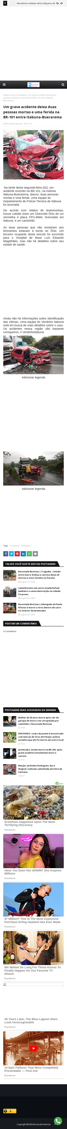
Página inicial (9, 95)
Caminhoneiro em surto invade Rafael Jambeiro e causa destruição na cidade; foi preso (39, 591)
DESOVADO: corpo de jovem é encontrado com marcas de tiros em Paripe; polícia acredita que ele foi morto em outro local (41, 736)
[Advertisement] (33, 43)
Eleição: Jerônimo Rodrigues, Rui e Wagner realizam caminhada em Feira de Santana (40, 768)
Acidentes (14, 545)
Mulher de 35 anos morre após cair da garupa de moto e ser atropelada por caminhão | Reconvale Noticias (38, 720)
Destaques (22, 95)
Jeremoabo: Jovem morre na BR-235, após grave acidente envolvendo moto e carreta (40, 752)
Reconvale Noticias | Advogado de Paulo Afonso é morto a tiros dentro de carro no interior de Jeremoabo (40, 607)
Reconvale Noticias (14, 123)
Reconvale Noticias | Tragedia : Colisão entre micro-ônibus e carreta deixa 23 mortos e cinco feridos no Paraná (39, 574)
